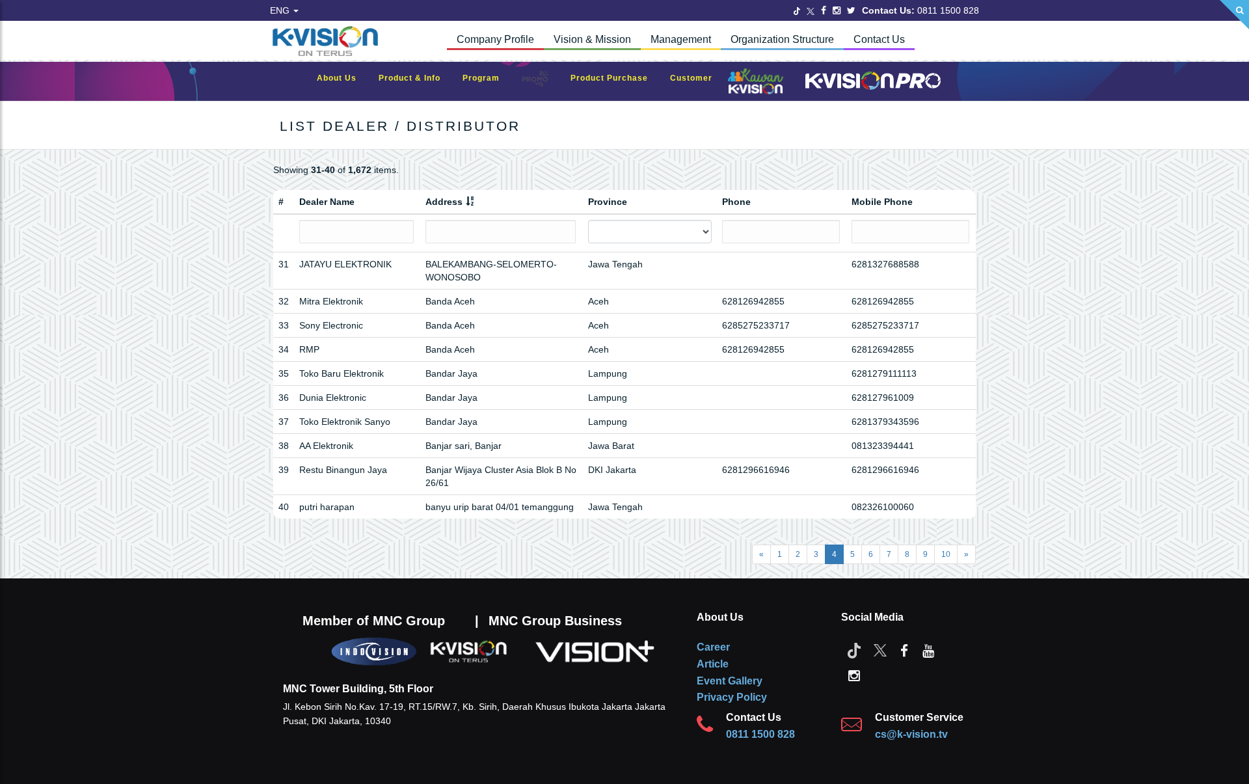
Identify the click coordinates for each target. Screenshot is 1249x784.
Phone (736, 201)
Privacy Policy (732, 697)
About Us (343, 78)
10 (945, 554)
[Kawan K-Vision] (759, 82)
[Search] (1234, 14)
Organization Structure (782, 39)
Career (713, 647)
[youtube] (928, 650)
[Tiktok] (854, 650)
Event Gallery (729, 680)
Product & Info (416, 78)
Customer (698, 78)
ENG (281, 10)
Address (444, 201)
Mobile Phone (882, 201)
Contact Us (879, 39)
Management (681, 39)
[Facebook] (823, 10)
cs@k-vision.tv (911, 734)
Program (487, 78)
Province (607, 201)
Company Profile (495, 39)
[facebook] (904, 650)
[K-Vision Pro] (870, 81)
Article (713, 663)
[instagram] (854, 674)
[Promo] (542, 81)
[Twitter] (797, 10)
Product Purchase (615, 78)
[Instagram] (836, 10)
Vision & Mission (592, 39)
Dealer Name (327, 201)
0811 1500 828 (760, 734)
